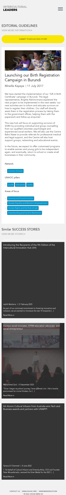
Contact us (15, 491)
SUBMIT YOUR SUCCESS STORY (33, 39)
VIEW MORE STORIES (13, 234)
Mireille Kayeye (14, 86)
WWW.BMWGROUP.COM (48, 491)
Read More (8, 315)
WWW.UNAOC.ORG (29, 491)
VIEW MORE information (16, 30)
